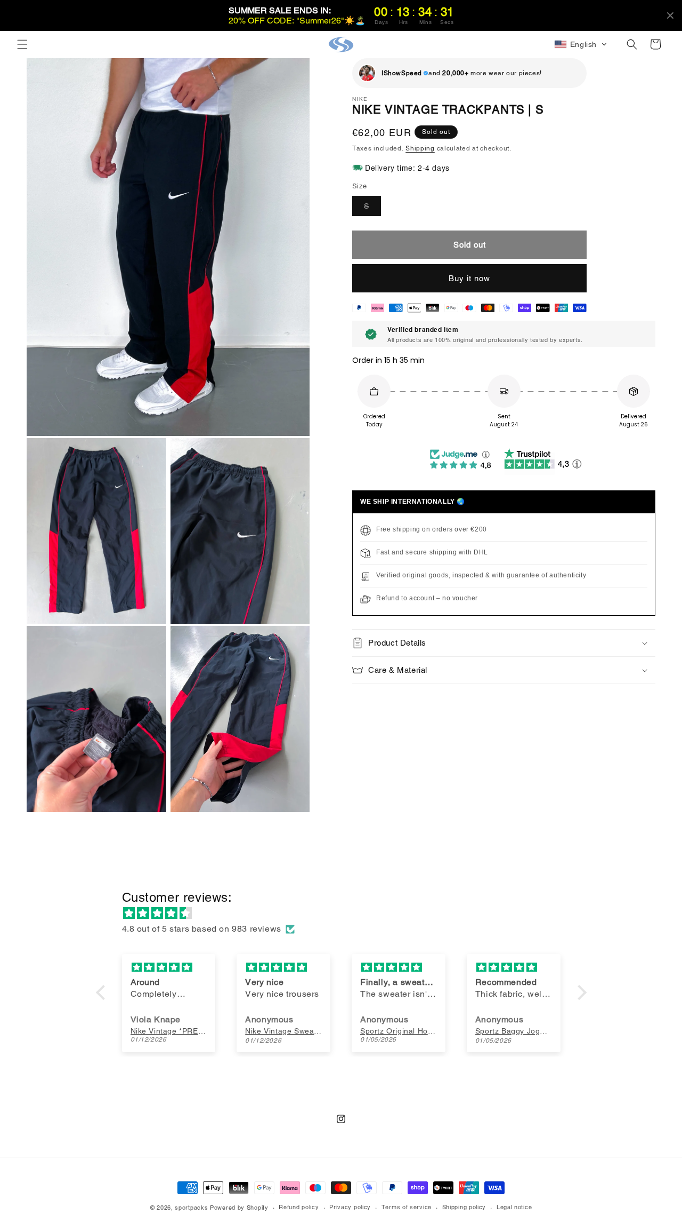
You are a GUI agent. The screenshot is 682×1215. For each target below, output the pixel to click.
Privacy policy (350, 1207)
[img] (346, 914)
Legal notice (514, 1207)
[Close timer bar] (670, 15)
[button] (22, 44)
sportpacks (191, 1207)
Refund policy (299, 1207)
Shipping (420, 148)
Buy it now (469, 278)
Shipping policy (464, 1207)
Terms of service (406, 1207)
